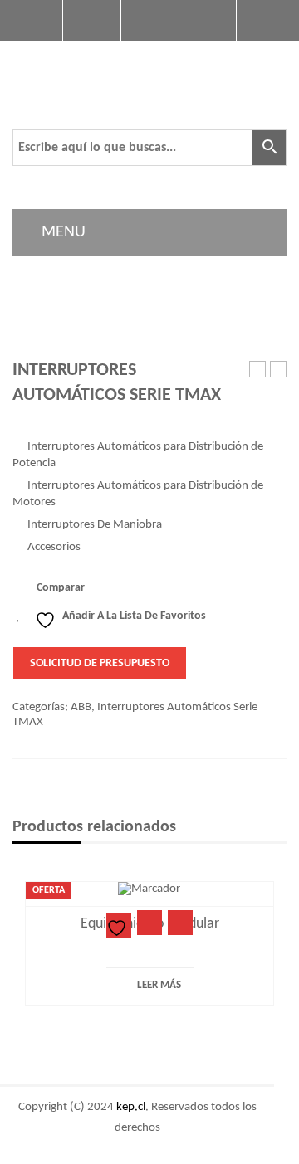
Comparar (61, 588)
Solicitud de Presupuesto (99, 663)
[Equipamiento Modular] (149, 890)
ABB (81, 707)
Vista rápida (180, 922)
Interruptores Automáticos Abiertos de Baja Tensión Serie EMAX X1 (279, 370)
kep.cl (130, 1107)
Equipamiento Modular (258, 370)
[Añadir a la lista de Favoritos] (118, 925)
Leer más (159, 985)
